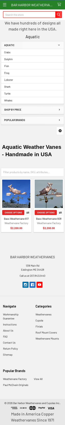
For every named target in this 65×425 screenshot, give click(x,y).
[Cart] (60, 4)
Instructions (10, 324)
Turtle (7, 93)
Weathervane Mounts (47, 338)
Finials (39, 326)
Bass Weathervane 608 (49, 218)
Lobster (8, 79)
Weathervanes (44, 314)
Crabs (7, 52)
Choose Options (13, 212)
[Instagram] (25, 285)
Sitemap (7, 354)
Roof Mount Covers (46, 332)
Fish (6, 66)
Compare (27, 212)
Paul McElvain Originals (15, 384)
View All (38, 378)
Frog (6, 72)
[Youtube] (39, 285)
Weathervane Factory (15, 378)
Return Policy (10, 348)
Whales (8, 100)
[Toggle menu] (4, 4)
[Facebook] (33, 285)
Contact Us (9, 342)
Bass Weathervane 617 (16, 218)
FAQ (5, 336)
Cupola (39, 320)
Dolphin (8, 59)
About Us (8, 330)
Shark (7, 86)
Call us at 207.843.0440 (32, 275)
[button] (60, 131)
